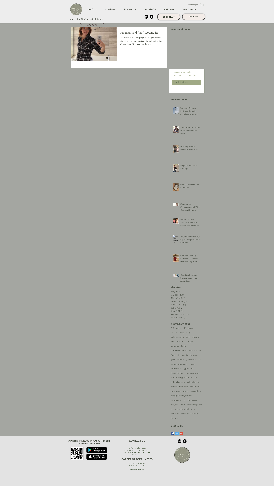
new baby (183, 387)
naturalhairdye (193, 382)
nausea (174, 387)
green (174, 364)
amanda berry (177, 332)
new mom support (179, 391)
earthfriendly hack (179, 350)
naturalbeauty (190, 377)
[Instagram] (146, 17)
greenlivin (182, 364)
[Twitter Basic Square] (177, 433)
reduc (182, 405)
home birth (176, 368)
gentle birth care (193, 359)
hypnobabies (189, 368)
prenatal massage (191, 400)
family (174, 355)
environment (195, 350)
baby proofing (177, 337)
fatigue (181, 355)
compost (190, 341)
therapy (174, 418)
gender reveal (177, 359)
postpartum (195, 391)
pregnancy (176, 400)
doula (183, 346)
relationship (192, 405)
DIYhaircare (188, 328)
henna (192, 364)
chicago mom (177, 341)
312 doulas (176, 328)
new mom (195, 387)
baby (188, 332)
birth (188, 337)
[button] (92, 9)
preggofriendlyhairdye (181, 396)
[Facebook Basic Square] (172, 433)
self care (175, 414)
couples (175, 346)
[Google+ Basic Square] (181, 433)
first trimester (192, 355)
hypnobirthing (177, 373)
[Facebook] (151, 17)
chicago (195, 337)
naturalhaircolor (178, 382)
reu (200, 405)
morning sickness (194, 373)
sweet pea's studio (189, 414)
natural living (177, 377)
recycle (174, 405)
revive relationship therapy (183, 409)
